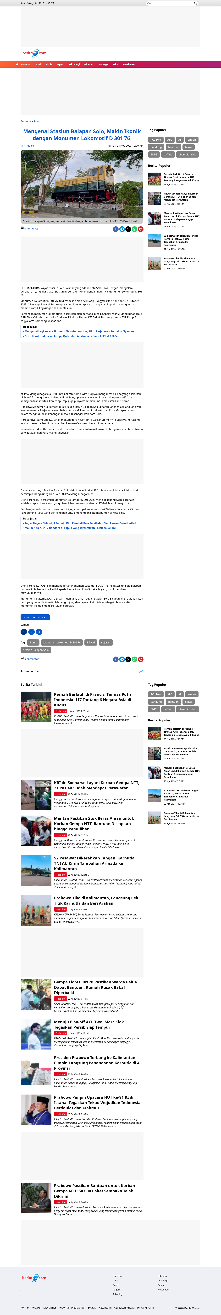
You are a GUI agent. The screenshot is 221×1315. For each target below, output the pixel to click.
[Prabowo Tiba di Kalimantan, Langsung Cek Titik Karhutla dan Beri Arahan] (154, 263)
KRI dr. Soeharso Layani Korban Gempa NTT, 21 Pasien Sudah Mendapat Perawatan (181, 196)
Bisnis (48, 64)
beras (188, 147)
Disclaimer (49, 1307)
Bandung (156, 147)
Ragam (60, 64)
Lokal (38, 64)
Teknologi (74, 64)
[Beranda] (17, 64)
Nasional (25, 64)
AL (179, 139)
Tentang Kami (145, 1307)
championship (187, 154)
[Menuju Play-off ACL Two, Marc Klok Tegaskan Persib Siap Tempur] (36, 1034)
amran (192, 139)
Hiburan (88, 64)
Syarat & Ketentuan (100, 1307)
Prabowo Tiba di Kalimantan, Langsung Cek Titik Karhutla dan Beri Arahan (182, 261)
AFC (169, 139)
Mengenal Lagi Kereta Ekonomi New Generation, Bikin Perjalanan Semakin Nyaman (79, 331)
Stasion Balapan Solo (36, 650)
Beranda (26, 121)
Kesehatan (129, 64)
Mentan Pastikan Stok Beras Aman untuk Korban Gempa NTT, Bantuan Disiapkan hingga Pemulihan (182, 218)
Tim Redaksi (28, 145)
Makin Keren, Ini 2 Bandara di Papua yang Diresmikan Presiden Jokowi (70, 528)
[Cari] (195, 3)
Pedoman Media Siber (72, 1307)
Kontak (25, 1307)
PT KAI (91, 642)
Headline (61, 794)
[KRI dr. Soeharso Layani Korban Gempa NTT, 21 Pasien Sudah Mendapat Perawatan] (154, 198)
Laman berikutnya (34, 617)
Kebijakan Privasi (124, 1307)
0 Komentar (31, 228)
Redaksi (36, 1307)
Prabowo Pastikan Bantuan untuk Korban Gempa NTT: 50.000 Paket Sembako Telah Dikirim (94, 1191)
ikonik (33, 642)
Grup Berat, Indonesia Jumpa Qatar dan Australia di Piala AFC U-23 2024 (71, 336)
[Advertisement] (110, 29)
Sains (115, 64)
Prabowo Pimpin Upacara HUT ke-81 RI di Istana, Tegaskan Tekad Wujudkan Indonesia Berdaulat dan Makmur (97, 1102)
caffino (168, 154)
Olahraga (103, 64)
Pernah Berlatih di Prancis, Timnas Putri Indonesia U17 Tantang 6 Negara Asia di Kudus (181, 177)
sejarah (105, 642)
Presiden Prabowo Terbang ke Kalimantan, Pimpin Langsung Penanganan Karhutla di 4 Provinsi (96, 1063)
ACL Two (156, 139)
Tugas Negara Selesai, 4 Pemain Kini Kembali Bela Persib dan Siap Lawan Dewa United (80, 523)
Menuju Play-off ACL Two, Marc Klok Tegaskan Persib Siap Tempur (89, 1024)
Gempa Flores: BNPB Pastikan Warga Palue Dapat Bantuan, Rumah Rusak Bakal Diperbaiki (95, 987)
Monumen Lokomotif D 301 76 (62, 642)
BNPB (154, 154)
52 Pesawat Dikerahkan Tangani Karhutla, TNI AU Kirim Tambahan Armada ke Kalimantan (181, 240)
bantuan (173, 147)
